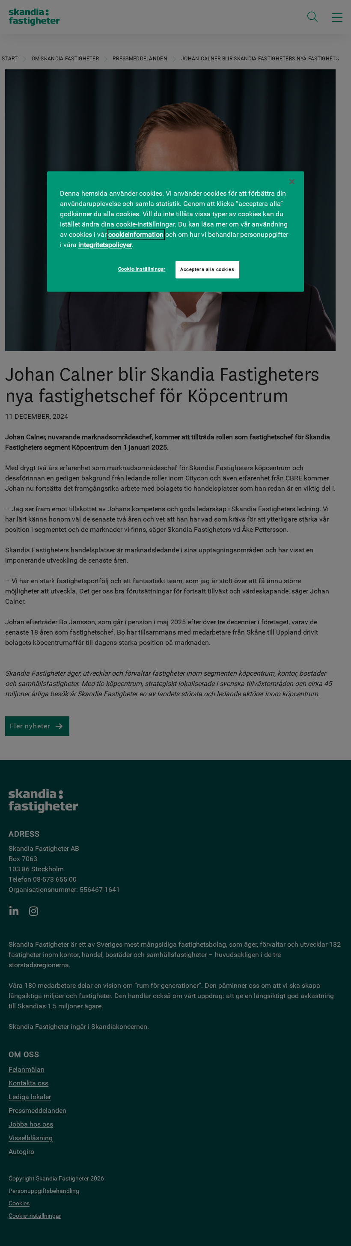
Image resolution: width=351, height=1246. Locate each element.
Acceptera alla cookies (207, 269)
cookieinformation (136, 234)
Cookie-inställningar (141, 269)
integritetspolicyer (105, 245)
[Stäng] (292, 181)
